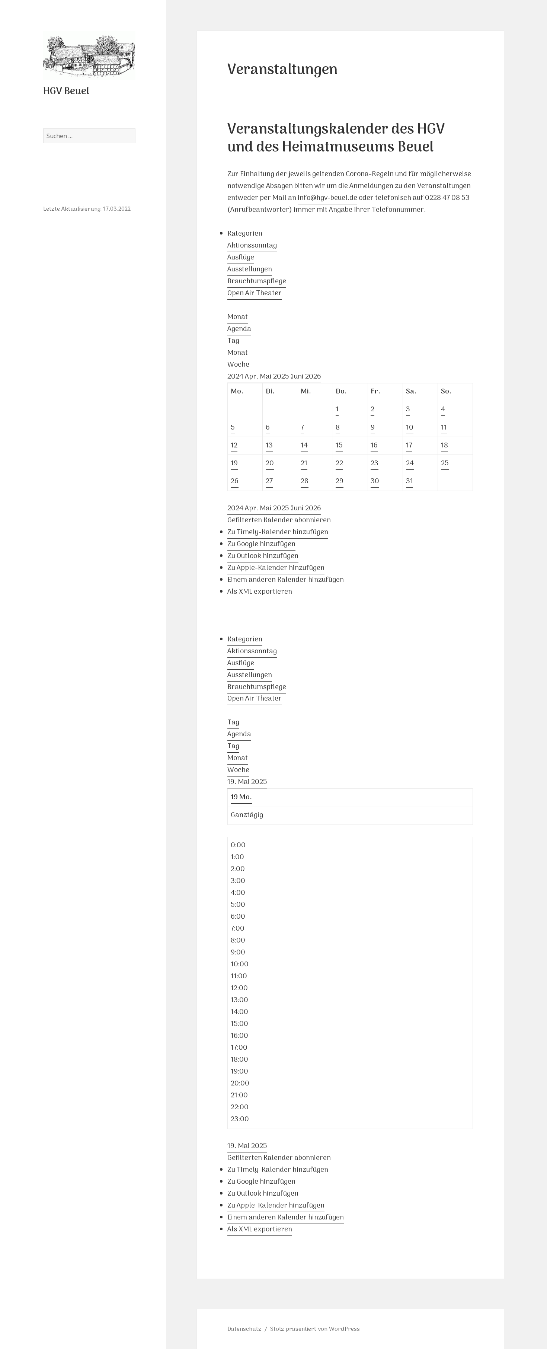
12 (234, 446)
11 (444, 428)
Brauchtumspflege (256, 281)
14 (304, 446)
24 (410, 463)
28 (304, 481)
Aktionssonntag (252, 246)
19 (234, 463)
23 (374, 463)
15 (339, 446)
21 (304, 463)
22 (339, 463)
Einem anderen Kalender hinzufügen (285, 580)
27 (269, 481)
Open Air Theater (254, 293)
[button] (279, 520)
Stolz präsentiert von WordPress (315, 1329)
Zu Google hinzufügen (261, 544)
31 (409, 481)
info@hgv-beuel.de (327, 198)
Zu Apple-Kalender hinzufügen (275, 568)
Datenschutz (244, 1329)
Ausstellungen (249, 269)
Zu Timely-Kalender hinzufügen (277, 532)
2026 (313, 377)
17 (409, 446)
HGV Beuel (66, 91)
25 (445, 463)
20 (270, 463)
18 (444, 446)
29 (339, 481)
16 (374, 446)
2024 (236, 377)
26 (235, 481)
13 (269, 446)
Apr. (252, 377)
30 (375, 481)
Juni (298, 377)
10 (409, 428)
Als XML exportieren (259, 592)
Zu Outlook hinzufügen (262, 556)
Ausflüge (240, 258)
